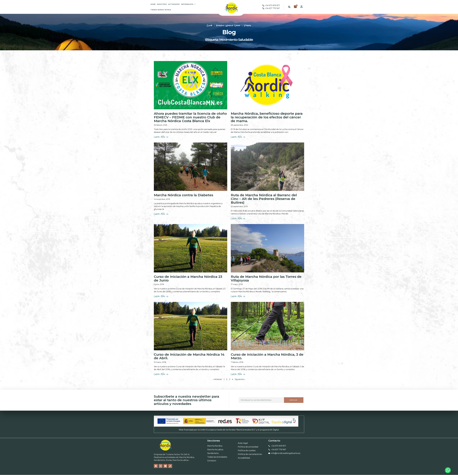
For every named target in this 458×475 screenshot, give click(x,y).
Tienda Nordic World (160, 10)
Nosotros (162, 4)
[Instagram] (161, 466)
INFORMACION (187, 4)
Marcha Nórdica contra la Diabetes (183, 195)
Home (153, 4)
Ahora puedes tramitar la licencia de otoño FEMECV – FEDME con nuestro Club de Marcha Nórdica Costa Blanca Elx (190, 117)
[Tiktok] (170, 466)
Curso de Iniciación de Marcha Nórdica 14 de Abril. (189, 356)
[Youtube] (165, 466)
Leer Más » (161, 137)
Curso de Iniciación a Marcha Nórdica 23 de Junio (188, 278)
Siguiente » (240, 379)
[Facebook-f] (156, 466)
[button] (289, 7)
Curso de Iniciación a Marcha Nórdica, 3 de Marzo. (267, 356)
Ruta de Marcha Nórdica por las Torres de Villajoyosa (266, 278)
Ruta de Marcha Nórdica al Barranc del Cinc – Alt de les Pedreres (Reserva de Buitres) (264, 198)
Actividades (174, 4)
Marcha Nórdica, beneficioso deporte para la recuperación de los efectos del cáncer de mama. (267, 117)
